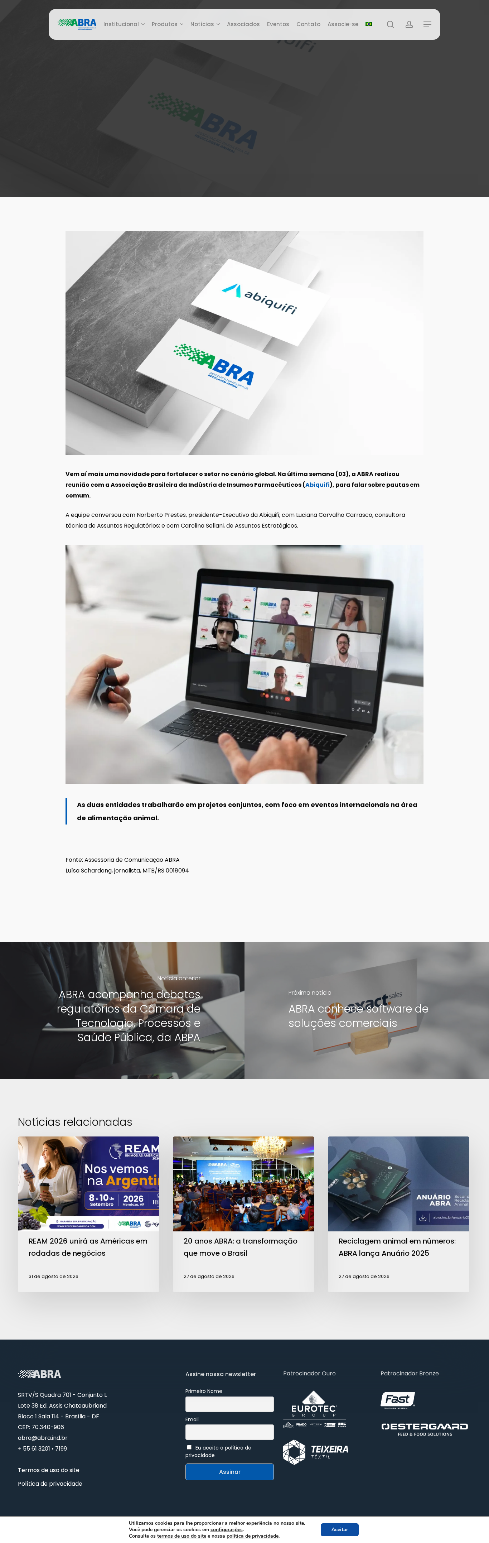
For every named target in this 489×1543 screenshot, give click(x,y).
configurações (226, 1530)
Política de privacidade (50, 1484)
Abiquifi (317, 485)
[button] (427, 24)
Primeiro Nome (203, 1391)
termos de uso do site (181, 1536)
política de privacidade (253, 1536)
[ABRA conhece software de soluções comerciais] (367, 1010)
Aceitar (339, 1529)
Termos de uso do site (48, 1470)
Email (192, 1419)
